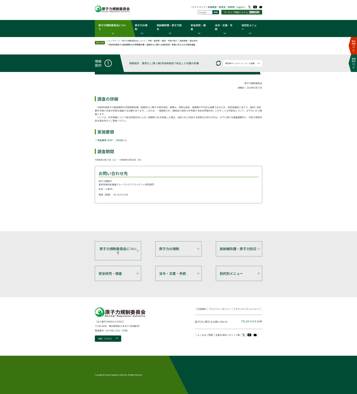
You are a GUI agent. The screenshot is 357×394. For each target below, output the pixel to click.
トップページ (114, 40)
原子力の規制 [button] (141, 27)
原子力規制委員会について (134, 40)
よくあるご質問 (205, 335)
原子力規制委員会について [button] (112, 27)
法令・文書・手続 (172, 273)
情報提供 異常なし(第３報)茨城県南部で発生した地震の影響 (164, 63)
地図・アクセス (105, 338)
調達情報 (183, 40)
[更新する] (218, 63)
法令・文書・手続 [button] (223, 27)
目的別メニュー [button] (249, 27)
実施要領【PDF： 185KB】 (111, 140)
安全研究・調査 (110, 273)
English (240, 7)
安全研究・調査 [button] (198, 27)
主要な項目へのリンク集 (227, 335)
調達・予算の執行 (169, 40)
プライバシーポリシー (220, 309)
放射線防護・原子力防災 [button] (169, 27)
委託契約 (193, 40)
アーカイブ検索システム (236, 12)
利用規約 (201, 309)
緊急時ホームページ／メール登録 (240, 63)
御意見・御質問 (227, 7)
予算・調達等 (154, 40)
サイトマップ (199, 7)
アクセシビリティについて (246, 309)
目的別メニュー (231, 273)
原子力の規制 (169, 248)
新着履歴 (212, 7)
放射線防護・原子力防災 (238, 248)
